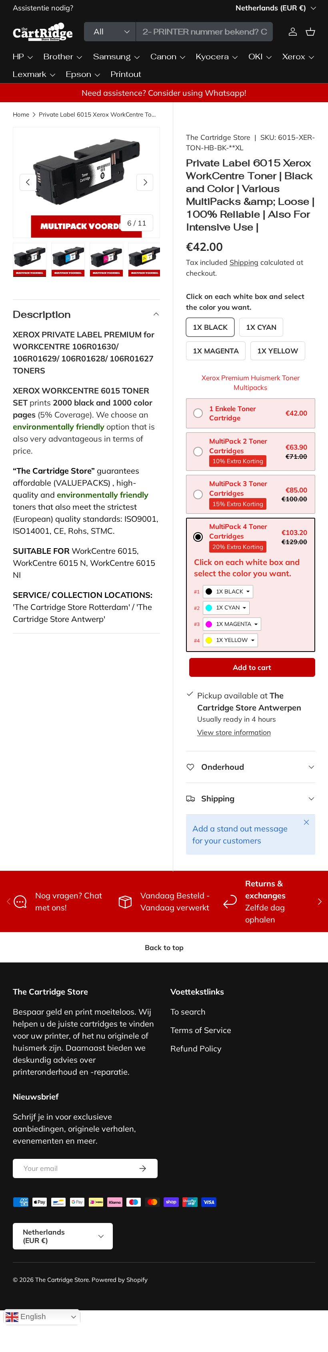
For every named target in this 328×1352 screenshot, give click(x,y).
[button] (250, 413)
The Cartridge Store (218, 137)
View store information (234, 732)
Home (21, 114)
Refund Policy (196, 1048)
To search (188, 1012)
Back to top (164, 947)
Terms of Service (200, 1030)
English (32, 1316)
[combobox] (178, 31)
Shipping (244, 262)
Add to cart (252, 667)
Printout (126, 74)
